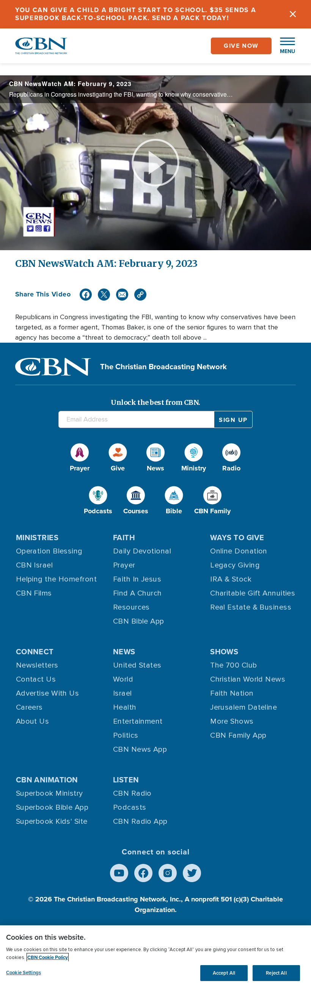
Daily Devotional (142, 551)
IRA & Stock (230, 579)
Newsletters (37, 665)
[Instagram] (168, 873)
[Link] (140, 294)
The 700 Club (233, 665)
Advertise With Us (47, 693)
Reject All (276, 972)
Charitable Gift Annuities (252, 593)
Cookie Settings (23, 972)
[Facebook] (86, 294)
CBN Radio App (140, 821)
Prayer (124, 565)
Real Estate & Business (250, 607)
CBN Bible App (138, 621)
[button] (284, 46)
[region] (155, 957)
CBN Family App (238, 735)
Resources (131, 607)
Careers (29, 707)
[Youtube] (119, 873)
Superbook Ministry (49, 793)
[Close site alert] (293, 14)
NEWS (124, 651)
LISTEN (126, 779)
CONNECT (35, 651)
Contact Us (36, 679)
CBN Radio (132, 793)
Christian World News (247, 679)
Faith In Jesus (137, 579)
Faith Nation (231, 693)
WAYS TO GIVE (237, 537)
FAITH (124, 537)
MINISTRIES (37, 537)
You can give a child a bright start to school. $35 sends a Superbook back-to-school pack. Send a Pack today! (135, 14)
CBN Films (34, 593)
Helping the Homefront (56, 579)
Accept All (224, 972)
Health (125, 707)
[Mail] (122, 294)
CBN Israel (34, 565)
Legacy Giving (235, 565)
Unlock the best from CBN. (155, 402)
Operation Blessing (49, 551)
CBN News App (140, 749)
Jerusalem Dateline (243, 707)
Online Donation (238, 551)
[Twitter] (104, 294)
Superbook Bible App (52, 807)
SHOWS (224, 651)
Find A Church (137, 593)
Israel (122, 693)
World (123, 679)
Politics (125, 735)
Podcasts (129, 807)
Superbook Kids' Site (52, 821)
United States (137, 665)
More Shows (232, 721)
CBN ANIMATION (47, 779)
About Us (32, 721)
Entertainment (138, 721)
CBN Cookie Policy (47, 957)
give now (241, 45)
